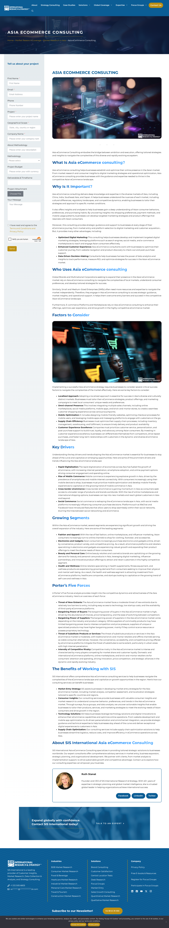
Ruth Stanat (89, 774)
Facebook (123, 796)
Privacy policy (94, 924)
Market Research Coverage (28, 40)
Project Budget (15, 167)
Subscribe (113, 911)
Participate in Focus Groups (144, 885)
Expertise (120, 5)
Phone (10, 101)
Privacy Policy (138, 867)
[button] (32, 11)
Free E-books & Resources (143, 873)
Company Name (15, 134)
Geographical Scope (17, 123)
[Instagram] (151, 891)
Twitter (152, 796)
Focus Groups (137, 5)
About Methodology (17, 145)
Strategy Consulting (50, 5)
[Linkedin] (132, 891)
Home (10, 40)
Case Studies (69, 5)
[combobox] (24, 160)
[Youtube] (141, 891)
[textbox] (17, 160)
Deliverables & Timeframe (19, 178)
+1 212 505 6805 (17, 885)
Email (10, 89)
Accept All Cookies (78, 924)
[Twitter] (146, 891)
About (34, 5)
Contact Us (155, 5)
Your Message (14, 200)
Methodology (14, 156)
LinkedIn (138, 796)
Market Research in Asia (54, 40)
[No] (166, 922)
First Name (12, 78)
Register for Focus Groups (143, 879)
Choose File (15, 194)
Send (12, 248)
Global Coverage (101, 5)
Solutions (83, 5)
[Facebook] (137, 891)
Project (11, 112)
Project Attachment (17, 189)
